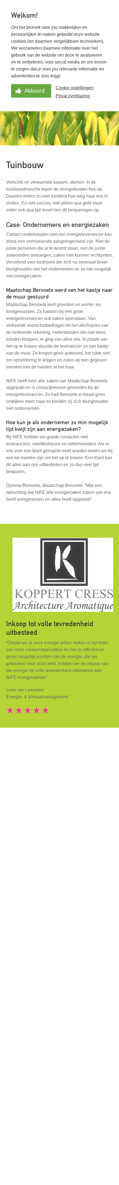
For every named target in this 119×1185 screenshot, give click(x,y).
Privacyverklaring (73, 96)
